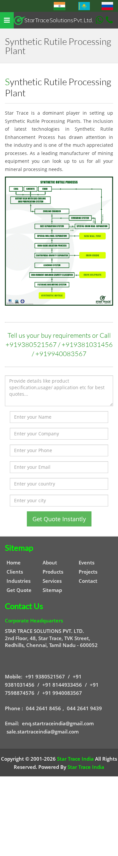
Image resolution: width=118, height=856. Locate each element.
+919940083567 (61, 353)
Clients (15, 571)
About (50, 562)
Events (86, 562)
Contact (88, 581)
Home (14, 562)
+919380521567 (31, 344)
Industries (18, 581)
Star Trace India (75, 758)
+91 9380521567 (45, 676)
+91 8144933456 (62, 684)
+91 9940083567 (62, 693)
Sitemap (52, 590)
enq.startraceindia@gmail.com (58, 723)
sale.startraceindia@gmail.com (43, 731)
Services (52, 581)
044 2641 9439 (84, 708)
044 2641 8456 (43, 708)
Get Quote (19, 590)
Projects (88, 571)
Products (53, 571)
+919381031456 (87, 344)
